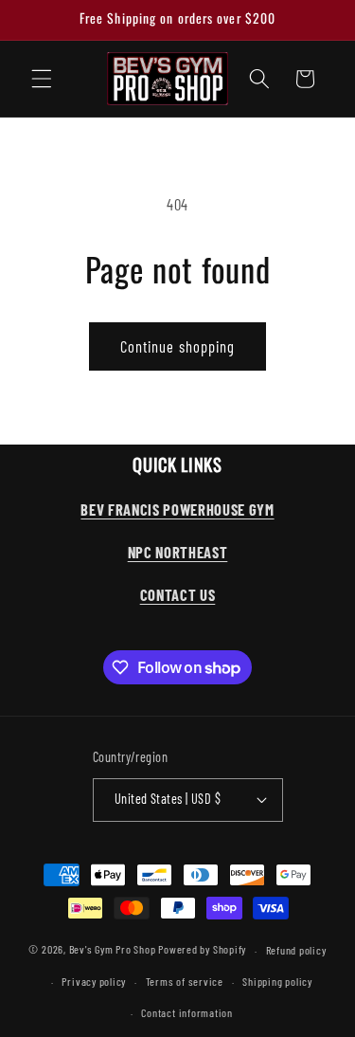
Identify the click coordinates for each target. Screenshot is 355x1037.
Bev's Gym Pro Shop (112, 949)
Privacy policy (94, 981)
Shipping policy (277, 981)
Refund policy (296, 949)
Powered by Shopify (202, 949)
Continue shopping (178, 346)
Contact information (187, 1012)
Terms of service (184, 981)
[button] (41, 78)
